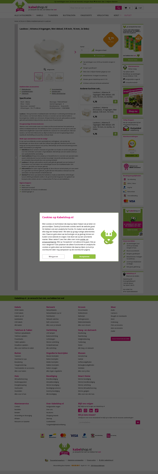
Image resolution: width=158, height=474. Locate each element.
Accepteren (84, 256)
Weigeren (53, 256)
